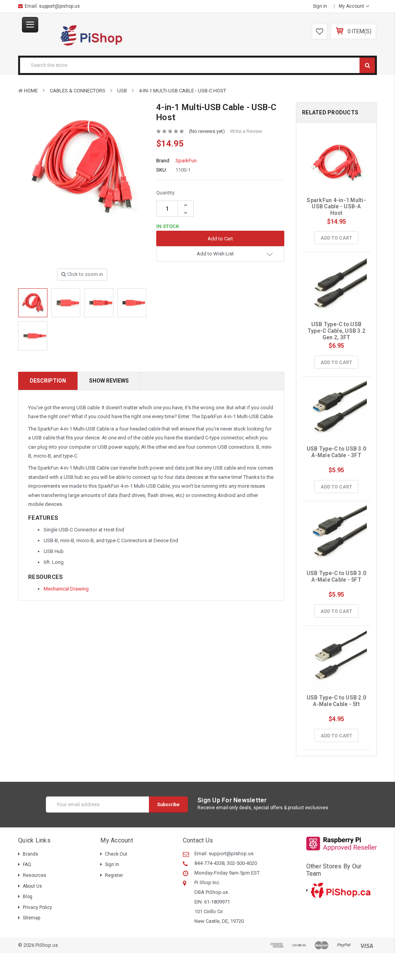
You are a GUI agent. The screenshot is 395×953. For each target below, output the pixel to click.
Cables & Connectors (77, 91)
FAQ (27, 864)
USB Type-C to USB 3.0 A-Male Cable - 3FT (337, 452)
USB (122, 91)
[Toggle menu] (30, 24)
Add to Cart (336, 238)
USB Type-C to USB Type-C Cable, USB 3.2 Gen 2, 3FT (337, 330)
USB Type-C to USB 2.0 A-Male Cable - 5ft (337, 700)
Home (31, 91)
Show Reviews (109, 381)
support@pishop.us (59, 6)
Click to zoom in (84, 274)
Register (114, 875)
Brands (30, 854)
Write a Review (246, 131)
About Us (32, 886)
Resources (34, 875)
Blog (27, 896)
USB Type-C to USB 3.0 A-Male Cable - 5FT (337, 576)
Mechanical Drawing (66, 589)
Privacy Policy (37, 907)
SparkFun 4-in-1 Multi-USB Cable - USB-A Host (336, 206)
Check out (116, 854)
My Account (352, 6)
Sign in (320, 6)
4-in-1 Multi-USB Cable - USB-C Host (182, 91)
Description (48, 381)
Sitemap (31, 918)
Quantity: (166, 193)
